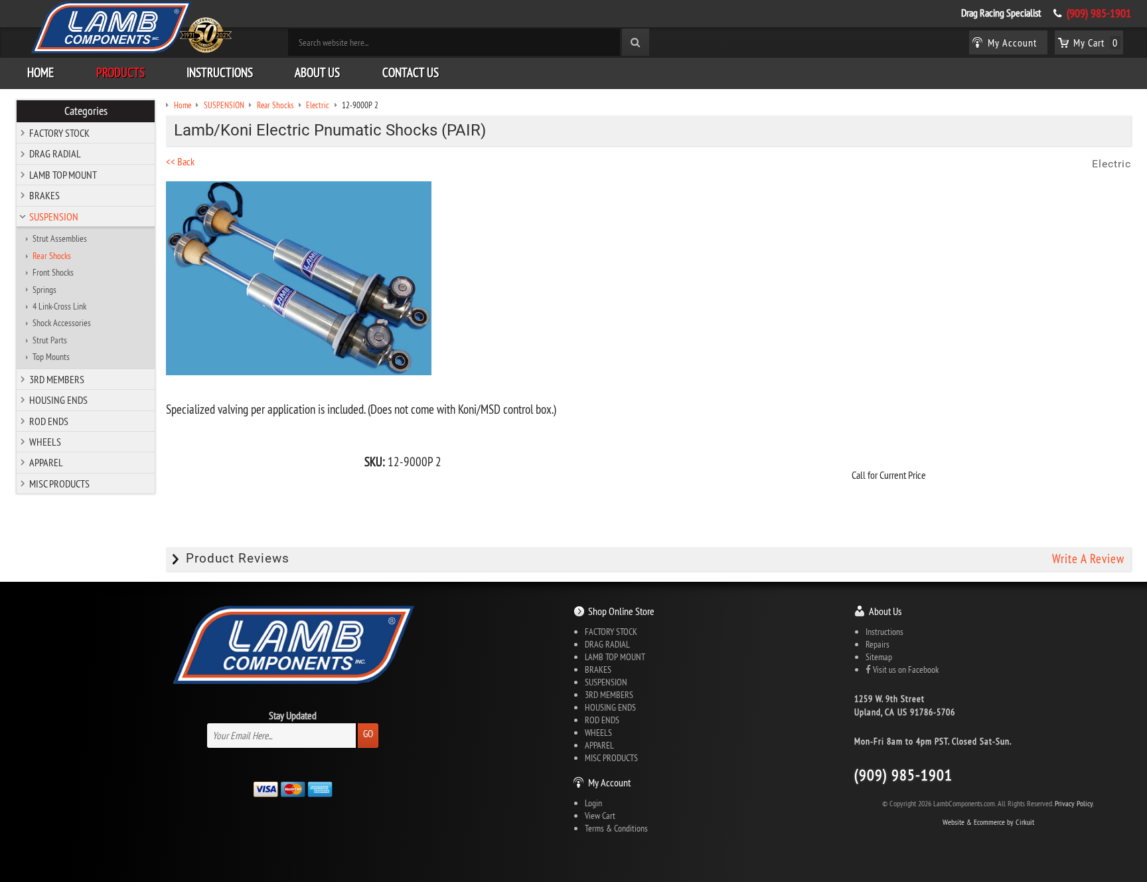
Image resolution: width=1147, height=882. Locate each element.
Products (120, 72)
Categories (86, 111)
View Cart (600, 816)
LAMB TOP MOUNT (63, 174)
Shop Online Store (621, 611)
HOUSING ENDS (58, 399)
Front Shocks (53, 272)
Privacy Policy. (1074, 803)
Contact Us (410, 72)
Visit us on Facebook (905, 669)
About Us (317, 72)
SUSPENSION (53, 216)
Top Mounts (51, 357)
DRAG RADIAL (55, 153)
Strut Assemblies (60, 238)
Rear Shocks (52, 256)
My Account (609, 782)
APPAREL (46, 462)
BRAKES (44, 195)
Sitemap (879, 657)
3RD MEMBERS (56, 379)
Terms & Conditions (616, 828)
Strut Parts (50, 340)
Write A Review (1088, 559)
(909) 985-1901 (1099, 13)
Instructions (220, 72)
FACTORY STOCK (59, 132)
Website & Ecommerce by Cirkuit (988, 822)
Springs (44, 290)
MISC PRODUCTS (59, 483)
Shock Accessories (62, 323)
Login (593, 803)
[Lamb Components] (130, 27)
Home (40, 72)
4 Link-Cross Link (59, 306)
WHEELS (45, 441)
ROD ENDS (48, 421)
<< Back (180, 161)
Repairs (877, 644)
